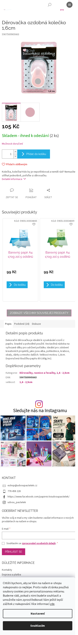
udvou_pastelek (17, 502)
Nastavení (38, 614)
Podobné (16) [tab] (21, 324)
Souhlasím (37, 626)
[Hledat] (49, 5)
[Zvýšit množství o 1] (15, 152)
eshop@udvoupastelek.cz (22, 485)
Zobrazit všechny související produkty (39, 312)
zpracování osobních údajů (38, 543)
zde (52, 604)
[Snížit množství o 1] (15, 156)
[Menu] (69, 5)
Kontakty (7, 570)
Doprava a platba (11, 575)
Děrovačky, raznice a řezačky (37, 373)
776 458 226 (14, 491)
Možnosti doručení (12, 144)
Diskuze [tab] (36, 324)
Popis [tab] (8, 324)
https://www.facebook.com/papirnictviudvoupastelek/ (38, 497)
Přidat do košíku (36, 154)
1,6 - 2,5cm (63, 373)
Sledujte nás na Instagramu (40, 410)
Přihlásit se (13, 551)
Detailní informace (12, 179)
